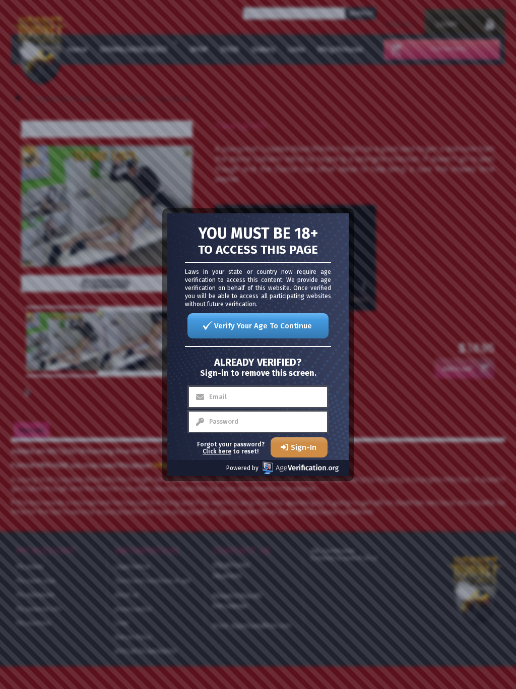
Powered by (242, 468)
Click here (217, 451)
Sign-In (303, 447)
